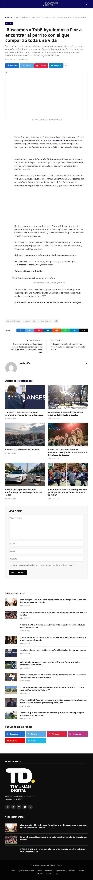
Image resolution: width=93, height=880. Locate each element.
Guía (57, 874)
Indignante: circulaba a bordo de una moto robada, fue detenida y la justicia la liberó (68, 347)
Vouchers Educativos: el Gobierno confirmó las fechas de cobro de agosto (24, 413)
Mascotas (26, 321)
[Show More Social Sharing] (65, 65)
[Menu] (6, 4)
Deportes (81, 871)
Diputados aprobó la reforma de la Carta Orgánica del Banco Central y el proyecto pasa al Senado (53, 638)
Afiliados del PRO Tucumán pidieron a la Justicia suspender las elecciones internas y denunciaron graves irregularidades (53, 701)
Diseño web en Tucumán (53, 865)
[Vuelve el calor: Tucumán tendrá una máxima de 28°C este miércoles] (68, 397)
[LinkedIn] (7, 145)
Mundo (40, 874)
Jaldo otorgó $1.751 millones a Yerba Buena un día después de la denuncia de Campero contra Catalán (54, 600)
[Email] (7, 164)
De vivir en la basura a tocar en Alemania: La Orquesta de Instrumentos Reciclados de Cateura (67, 452)
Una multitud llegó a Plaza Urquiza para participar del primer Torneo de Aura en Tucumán (67, 492)
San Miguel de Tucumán (42, 321)
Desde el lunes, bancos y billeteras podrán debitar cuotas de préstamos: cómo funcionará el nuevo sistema (53, 675)
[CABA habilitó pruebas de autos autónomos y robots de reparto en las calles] (25, 474)
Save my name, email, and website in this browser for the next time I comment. (44, 565)
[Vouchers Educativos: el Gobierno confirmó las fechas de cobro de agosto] (25, 397)
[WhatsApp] (7, 158)
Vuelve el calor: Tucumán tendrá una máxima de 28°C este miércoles (66, 413)
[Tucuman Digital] (46, 4)
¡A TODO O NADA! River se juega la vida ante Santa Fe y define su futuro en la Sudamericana (52, 626)
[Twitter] (7, 139)
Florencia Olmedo (13, 321)
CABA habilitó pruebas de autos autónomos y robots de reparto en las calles (23, 492)
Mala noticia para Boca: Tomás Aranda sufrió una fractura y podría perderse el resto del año (50, 663)
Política (39, 871)
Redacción (25, 363)
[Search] (86, 4)
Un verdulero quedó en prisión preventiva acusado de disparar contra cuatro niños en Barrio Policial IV (52, 688)
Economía (48, 871)
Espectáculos (60, 871)
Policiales (71, 871)
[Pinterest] (7, 152)
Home (13, 871)
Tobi (56, 321)
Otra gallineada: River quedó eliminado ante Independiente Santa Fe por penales (53, 613)
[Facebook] (7, 133)
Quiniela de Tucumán (26, 871)
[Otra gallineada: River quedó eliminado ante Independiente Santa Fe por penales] (11, 615)
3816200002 (18, 799)
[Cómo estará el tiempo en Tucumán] (25, 434)
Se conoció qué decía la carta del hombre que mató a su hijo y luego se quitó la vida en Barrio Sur (52, 713)
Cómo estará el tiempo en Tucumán (22, 449)
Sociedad (9, 24)
